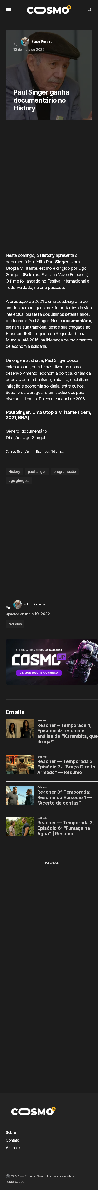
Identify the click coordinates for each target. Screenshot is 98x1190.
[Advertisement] (49, 188)
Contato (12, 1140)
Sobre (11, 1132)
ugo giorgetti (19, 480)
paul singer (37, 471)
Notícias (15, 624)
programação (65, 471)
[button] (8, 9)
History (14, 471)
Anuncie (13, 1147)
